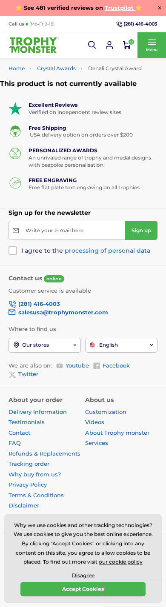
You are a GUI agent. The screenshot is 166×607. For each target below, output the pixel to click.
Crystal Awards (56, 68)
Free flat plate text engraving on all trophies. (85, 187)
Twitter (28, 373)
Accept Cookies (83, 589)
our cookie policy (121, 562)
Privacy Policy (28, 484)
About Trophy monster (117, 432)
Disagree (83, 575)
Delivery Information (38, 411)
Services (96, 442)
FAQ (15, 442)
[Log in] (109, 45)
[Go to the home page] (34, 45)
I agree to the (85, 250)
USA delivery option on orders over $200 (81, 134)
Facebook (116, 365)
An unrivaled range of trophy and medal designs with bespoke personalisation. (90, 161)
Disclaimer (24, 505)
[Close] (159, 7)
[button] (92, 45)
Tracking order (29, 463)
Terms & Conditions (36, 495)
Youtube (77, 365)
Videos (94, 422)
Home (17, 68)
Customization (105, 411)
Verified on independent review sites (75, 112)
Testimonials (27, 422)
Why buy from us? (35, 474)
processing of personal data (107, 250)
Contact (19, 432)
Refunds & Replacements (44, 453)
